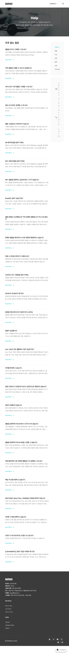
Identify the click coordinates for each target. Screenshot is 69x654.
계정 (56, 58)
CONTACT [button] (53, 4)
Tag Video (8, 609)
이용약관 (7, 622)
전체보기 (57, 47)
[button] (63, 4)
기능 (56, 54)
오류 (56, 66)
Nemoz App (8, 606)
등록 (56, 62)
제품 (56, 51)
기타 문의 (57, 69)
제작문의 (7, 628)
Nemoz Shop (9, 612)
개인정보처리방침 (9, 625)
